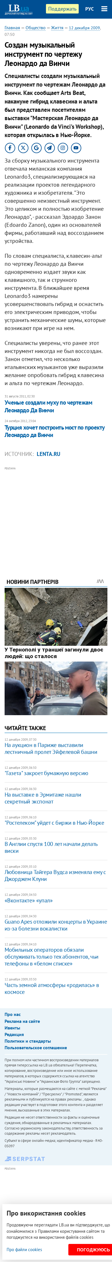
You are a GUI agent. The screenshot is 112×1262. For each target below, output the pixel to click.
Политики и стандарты (28, 1041)
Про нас (13, 1014)
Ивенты (12, 1028)
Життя (57, 27)
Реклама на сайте (22, 1021)
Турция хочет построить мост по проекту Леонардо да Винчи (55, 431)
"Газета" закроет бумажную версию (46, 773)
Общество (36, 27)
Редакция (14, 1034)
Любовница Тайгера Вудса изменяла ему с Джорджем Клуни (55, 875)
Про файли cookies (24, 1249)
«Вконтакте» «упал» (29, 900)
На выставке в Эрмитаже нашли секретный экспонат (43, 798)
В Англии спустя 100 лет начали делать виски (51, 847)
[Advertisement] (56, 515)
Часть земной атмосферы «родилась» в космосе (52, 988)
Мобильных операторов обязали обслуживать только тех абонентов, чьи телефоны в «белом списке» (52, 956)
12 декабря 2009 (84, 27)
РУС (89, 9)
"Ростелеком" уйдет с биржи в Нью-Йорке (54, 822)
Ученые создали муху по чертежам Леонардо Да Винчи (48, 406)
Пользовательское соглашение (36, 1047)
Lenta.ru (48, 453)
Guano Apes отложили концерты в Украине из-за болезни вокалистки (56, 925)
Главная (12, 27)
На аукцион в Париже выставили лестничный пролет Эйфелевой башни (51, 748)
